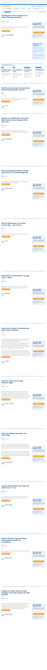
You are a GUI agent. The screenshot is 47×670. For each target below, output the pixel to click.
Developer (24, 8)
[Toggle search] (45, 6)
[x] (35, 6)
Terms (43, 36)
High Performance (36, 8)
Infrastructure (17, 8)
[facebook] (32, 6)
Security (29, 8)
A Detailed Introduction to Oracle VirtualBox (40, 70)
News (4, 8)
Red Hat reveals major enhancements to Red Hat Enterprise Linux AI (6, 70)
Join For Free (38, 32)
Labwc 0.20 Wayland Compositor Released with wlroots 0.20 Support (38, 51)
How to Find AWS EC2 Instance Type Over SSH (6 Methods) (18, 70)
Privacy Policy (36, 145)
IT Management (9, 8)
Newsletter (41, 6)
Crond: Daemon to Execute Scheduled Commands (27, 70)
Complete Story (5, 101)
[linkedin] (33, 6)
